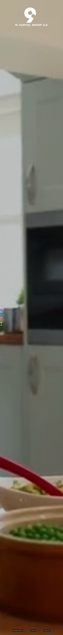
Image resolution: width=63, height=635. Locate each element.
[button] (20, 4)
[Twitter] (1, 312)
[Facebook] (1, 310)
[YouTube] (1, 317)
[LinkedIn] (1, 315)
